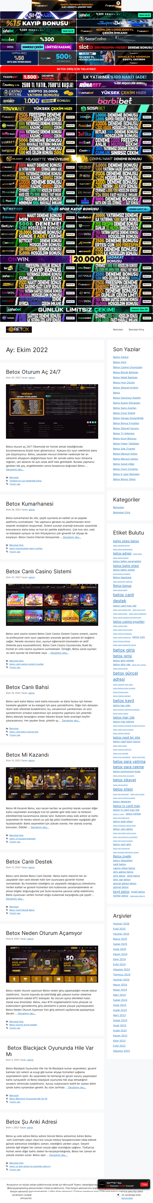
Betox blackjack (122, 577)
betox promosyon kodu (126, 771)
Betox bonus (122, 586)
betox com (138, 637)
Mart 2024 (119, 994)
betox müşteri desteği (121, 733)
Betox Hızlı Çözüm (124, 382)
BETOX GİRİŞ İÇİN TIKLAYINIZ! (76, 69)
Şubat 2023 (120, 1020)
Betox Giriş (119, 362)
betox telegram (122, 801)
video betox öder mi (137, 896)
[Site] (38, 117)
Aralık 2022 (120, 1030)
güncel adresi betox (124, 883)
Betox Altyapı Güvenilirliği (128, 418)
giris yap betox (121, 879)
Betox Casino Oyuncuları (127, 367)
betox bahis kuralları (121, 558)
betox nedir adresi (120, 746)
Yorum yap (14, 484)
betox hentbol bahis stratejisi (124, 688)
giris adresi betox (123, 871)
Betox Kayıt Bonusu (124, 438)
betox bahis (137, 554)
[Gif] (76, 159)
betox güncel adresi (125, 676)
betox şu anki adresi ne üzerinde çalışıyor (30, 1166)
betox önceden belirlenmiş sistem (126, 852)
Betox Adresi (120, 357)
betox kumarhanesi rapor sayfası (25, 548)
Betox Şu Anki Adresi (31, 1122)
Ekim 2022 (119, 1040)
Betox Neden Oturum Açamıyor (44, 933)
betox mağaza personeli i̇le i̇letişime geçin (129, 726)
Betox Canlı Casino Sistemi (38, 571)
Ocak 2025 (119, 949)
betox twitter (133, 813)
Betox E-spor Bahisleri (126, 474)
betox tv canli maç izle (126, 809)
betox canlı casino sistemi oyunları (26, 664)
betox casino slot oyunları (123, 630)
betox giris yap (121, 664)
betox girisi (122, 656)
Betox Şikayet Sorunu (126, 428)
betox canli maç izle (124, 605)
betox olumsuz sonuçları (122, 750)
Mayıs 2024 (120, 984)
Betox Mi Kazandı (27, 755)
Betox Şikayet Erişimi (125, 387)
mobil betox (138, 891)
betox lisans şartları (120, 713)
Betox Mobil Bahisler (125, 377)
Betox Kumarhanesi (29, 504)
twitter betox (120, 895)
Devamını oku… (15, 469)
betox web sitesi (123, 821)
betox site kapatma (120, 785)
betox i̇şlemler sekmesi (122, 696)
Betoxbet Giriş (136, 329)
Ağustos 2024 (121, 969)
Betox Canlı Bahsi (27, 687)
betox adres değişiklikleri (123, 549)
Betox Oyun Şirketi (124, 413)
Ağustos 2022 (121, 1050)
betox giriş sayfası (139, 665)
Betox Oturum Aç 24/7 (33, 372)
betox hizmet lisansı (120, 692)
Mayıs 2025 (120, 938)
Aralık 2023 (120, 1010)
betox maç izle (123, 717)
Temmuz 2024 (121, 974)
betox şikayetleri (123, 860)
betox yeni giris (122, 844)
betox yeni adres (123, 829)
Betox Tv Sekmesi (123, 433)
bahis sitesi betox (126, 541)
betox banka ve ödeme (121, 574)
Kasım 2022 (120, 1035)
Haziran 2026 (121, 923)
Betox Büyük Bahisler (125, 372)
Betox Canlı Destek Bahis (22, 910)
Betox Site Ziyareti (124, 448)
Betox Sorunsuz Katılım (127, 397)
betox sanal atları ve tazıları (123, 776)
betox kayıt (123, 700)
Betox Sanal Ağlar (123, 464)
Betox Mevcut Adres (125, 453)
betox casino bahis (120, 614)
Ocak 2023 (119, 1025)
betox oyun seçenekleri (122, 757)
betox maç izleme (123, 721)
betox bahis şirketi (124, 569)
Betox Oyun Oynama (125, 469)
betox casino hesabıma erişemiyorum (127, 617)
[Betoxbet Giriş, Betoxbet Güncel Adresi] (19, 329)
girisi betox (133, 875)
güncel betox (120, 887)
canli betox (119, 864)
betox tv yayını (118, 814)
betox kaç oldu (121, 705)
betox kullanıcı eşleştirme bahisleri (126, 710)
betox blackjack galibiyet (122, 582)
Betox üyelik (122, 856)
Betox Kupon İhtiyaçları (126, 402)
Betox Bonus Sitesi (124, 479)
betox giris (124, 650)
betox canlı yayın (139, 610)
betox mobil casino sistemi (123, 730)
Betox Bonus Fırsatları (126, 423)
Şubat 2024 (120, 1000)
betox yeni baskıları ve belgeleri (125, 837)
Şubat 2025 (120, 944)
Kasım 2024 (120, 954)
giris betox (119, 875)
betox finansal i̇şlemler (121, 641)
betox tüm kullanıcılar (121, 818)
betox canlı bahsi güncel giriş (23, 731)
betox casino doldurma (137, 614)
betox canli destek (123, 597)
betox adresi (122, 553)
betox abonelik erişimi (121, 545)
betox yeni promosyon (121, 848)
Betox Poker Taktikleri (126, 443)
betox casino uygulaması (122, 634)
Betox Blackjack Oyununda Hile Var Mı (28, 1098)
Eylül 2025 (119, 928)
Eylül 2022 (119, 1045)
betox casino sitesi (120, 626)
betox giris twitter (123, 660)
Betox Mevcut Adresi (125, 458)
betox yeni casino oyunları (123, 841)
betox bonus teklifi (120, 590)
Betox (116, 392)
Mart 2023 (119, 1015)
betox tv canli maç (126, 806)
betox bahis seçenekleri (127, 561)
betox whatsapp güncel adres (124, 826)
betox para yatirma (129, 761)
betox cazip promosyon (122, 637)
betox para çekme (128, 767)
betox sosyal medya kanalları (124, 798)
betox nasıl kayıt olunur (126, 741)
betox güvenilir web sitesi (123, 685)
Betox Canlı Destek (29, 861)
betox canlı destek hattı (122, 610)
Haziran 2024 (121, 979)
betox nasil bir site (126, 737)
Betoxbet (118, 329)
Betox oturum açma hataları (23, 1024)
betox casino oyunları (128, 621)
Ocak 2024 (119, 1005)
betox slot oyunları (137, 794)
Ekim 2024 (119, 959)
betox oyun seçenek (120, 753)
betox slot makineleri (121, 794)
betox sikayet (124, 780)
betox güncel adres (120, 669)
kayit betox (121, 891)
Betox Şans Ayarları (124, 408)
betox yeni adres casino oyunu (124, 833)
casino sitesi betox (124, 868)
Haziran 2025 (121, 933)
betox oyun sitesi (138, 757)
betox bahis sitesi (126, 566)
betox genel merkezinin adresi (124, 645)
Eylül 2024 (119, 964)
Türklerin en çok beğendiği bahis (25, 480)
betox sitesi (123, 789)
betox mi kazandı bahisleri (22, 838)
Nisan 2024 (120, 989)
